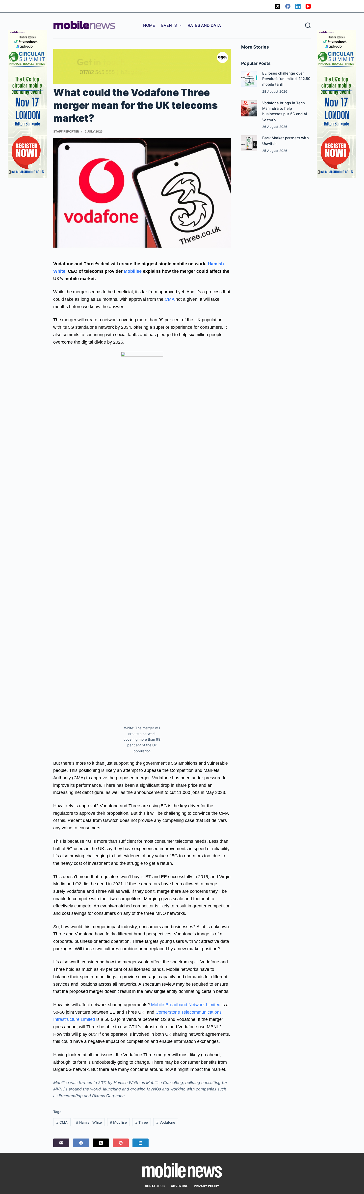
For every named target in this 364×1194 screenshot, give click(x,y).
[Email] (61, 1143)
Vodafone (165, 1122)
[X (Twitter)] (277, 6)
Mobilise (133, 271)
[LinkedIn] (298, 6)
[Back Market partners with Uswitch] (249, 143)
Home (149, 25)
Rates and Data (204, 25)
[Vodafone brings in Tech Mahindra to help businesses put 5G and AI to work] (249, 108)
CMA (169, 299)
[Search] (308, 25)
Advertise (179, 1186)
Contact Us (155, 1186)
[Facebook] (287, 6)
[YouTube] (308, 6)
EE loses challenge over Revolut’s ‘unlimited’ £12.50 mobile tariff (286, 79)
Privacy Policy (206, 1186)
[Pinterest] (121, 1143)
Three (141, 1122)
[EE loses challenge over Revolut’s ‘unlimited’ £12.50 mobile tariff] (249, 79)
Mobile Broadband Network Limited (185, 1004)
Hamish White (89, 1122)
